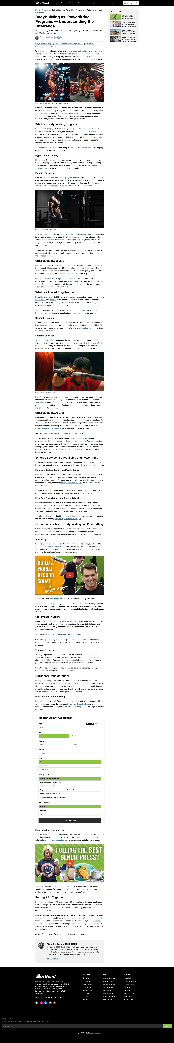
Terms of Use (128, 999)
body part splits (92, 655)
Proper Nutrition (52, 47)
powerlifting (97, 51)
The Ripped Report (108, 984)
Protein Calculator (108, 996)
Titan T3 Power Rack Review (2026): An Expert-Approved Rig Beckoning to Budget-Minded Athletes (129, 26)
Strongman (87, 981)
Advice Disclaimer (130, 981)
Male (41, 736)
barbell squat (65, 234)
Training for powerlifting (45, 340)
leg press (82, 234)
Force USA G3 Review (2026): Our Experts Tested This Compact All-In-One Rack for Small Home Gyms (128, 41)
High (41, 814)
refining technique (85, 328)
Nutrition (86, 996)
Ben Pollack (40, 683)
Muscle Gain (44, 769)
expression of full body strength (87, 343)
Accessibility (128, 978)
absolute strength (79, 310)
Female (74, 736)
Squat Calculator (108, 999)
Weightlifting (87, 990)
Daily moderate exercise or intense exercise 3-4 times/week (58, 790)
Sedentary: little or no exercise (49, 778)
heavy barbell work (69, 671)
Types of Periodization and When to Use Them (62, 433)
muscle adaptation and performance (80, 905)
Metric (97, 724)
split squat (39, 402)
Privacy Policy (128, 996)
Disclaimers (127, 987)
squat (101, 297)
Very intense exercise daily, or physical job (53, 797)
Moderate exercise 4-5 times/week (50, 786)
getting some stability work (71, 483)
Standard (43, 810)
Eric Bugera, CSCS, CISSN (54, 37)
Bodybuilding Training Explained (47, 44)
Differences (39, 47)
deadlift (53, 300)
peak (37, 449)
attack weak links (63, 441)
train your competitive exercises (48, 547)
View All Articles (53, 959)
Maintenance (44, 766)
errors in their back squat (64, 397)
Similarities (90, 44)
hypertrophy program (63, 178)
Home (37, 10)
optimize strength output (54, 840)
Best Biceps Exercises (59, 599)
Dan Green (98, 681)
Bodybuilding (87, 984)
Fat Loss (42, 762)
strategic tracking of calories (78, 704)
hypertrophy (79, 129)
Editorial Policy (129, 993)
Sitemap (97, 1033)
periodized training (79, 438)
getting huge (71, 51)
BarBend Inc (90, 1033)
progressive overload (94, 265)
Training (85, 999)
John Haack (65, 683)
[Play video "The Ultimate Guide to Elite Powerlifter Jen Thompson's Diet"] (69, 863)
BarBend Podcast (108, 981)
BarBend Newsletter (109, 978)
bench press (40, 300)
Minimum (43, 806)
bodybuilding (83, 51)
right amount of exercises (93, 137)
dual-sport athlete (78, 686)
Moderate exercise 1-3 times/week (50, 782)
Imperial (90, 724)
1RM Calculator (107, 987)
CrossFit (86, 978)
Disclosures (127, 990)
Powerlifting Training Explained (72, 44)
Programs (46, 10)
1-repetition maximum (65, 279)
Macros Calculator (108, 993)
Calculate (70, 820)
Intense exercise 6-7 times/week (50, 793)
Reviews (86, 993)
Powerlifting (87, 987)
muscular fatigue (69, 621)
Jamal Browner (52, 683)
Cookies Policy (129, 984)
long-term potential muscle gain (68, 519)
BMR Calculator (107, 990)
